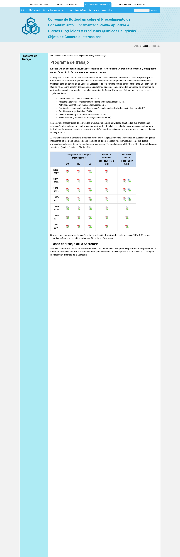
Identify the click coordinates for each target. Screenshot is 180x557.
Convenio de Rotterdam (69, 56)
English (137, 46)
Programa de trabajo (98, 56)
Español (146, 46)
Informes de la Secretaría (75, 255)
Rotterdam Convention (97, 4)
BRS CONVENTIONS (39, 4)
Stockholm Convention (132, 4)
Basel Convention (67, 4)
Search (154, 11)
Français (156, 46)
